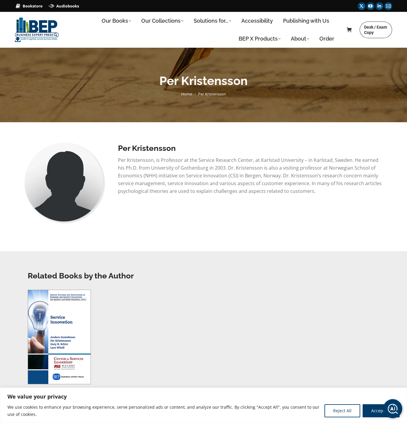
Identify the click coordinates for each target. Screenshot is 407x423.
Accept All (381, 410)
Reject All (342, 410)
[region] (203, 405)
